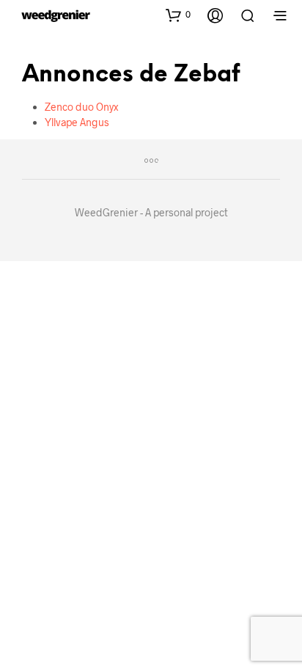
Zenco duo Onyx (81, 106)
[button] (178, 14)
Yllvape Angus (77, 122)
